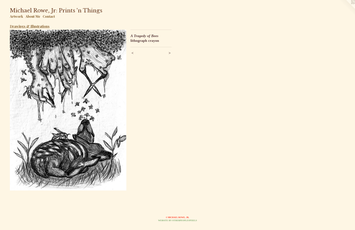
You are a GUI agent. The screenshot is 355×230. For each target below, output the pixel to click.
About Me (32, 16)
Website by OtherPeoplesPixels (177, 220)
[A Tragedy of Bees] (68, 110)
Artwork (16, 16)
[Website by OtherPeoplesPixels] (347, 8)
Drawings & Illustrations (30, 26)
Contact (49, 16)
